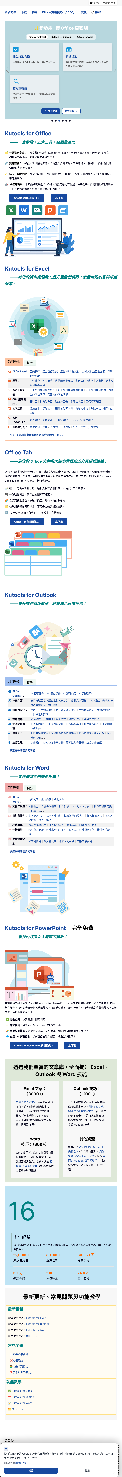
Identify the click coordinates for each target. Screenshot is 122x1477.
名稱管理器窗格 (84, 380)
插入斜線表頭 (56, 825)
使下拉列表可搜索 (96, 390)
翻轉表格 (72, 825)
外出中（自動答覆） (41, 709)
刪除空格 (96, 408)
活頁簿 (54, 427)
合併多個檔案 (48, 806)
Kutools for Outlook (38, 1324)
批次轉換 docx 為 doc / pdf (75, 806)
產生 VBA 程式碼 (70, 371)
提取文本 (47, 408)
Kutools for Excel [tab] (37, 37)
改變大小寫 (81, 408)
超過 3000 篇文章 (26, 1102)
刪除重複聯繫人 (39, 733)
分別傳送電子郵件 (53, 742)
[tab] (14, 362)
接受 (31, 1470)
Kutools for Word (36, 1330)
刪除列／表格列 (88, 825)
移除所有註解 (87, 829)
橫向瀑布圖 (46, 401)
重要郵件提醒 (94, 742)
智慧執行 (35, 371)
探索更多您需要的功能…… (24, 750)
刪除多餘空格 (69, 829)
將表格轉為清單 (37, 825)
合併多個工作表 (38, 427)
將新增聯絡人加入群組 (91, 733)
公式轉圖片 (34, 841)
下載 (24, 12)
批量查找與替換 (103, 806)
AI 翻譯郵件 (85, 693)
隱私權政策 (20, 1463)
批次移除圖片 (53, 815)
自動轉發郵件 (104, 709)
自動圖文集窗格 (64, 380)
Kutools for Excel (36, 1317)
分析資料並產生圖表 (93, 371)
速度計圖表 (61, 401)
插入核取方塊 (21, 57)
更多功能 (69, 111)
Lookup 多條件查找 (81, 420)
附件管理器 (75, 719)
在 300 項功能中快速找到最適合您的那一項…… (37, 435)
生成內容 (46, 799)
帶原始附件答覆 (75, 742)
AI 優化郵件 (54, 693)
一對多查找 (61, 420)
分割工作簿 (79, 427)
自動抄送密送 (86, 709)
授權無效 (18, 1360)
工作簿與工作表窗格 (41, 380)
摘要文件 (59, 799)
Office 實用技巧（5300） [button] (59, 12)
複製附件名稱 (91, 719)
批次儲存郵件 (73, 723)
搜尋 (98, 12)
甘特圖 (33, 401)
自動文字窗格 (78, 700)
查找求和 (47, 420)
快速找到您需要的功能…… (24, 851)
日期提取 (71, 57)
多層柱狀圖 (76, 401)
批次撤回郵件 (38, 723)
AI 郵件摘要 (69, 693)
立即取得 (52, 111)
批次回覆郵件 (56, 723)
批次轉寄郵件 (91, 723)
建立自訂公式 (50, 371)
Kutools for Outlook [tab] (61, 37)
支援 (84, 12)
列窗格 (99, 380)
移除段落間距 (36, 829)
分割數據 (93, 427)
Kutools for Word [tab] (85, 37)
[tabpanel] (61, 78)
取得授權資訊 (20, 1354)
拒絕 (87, 1470)
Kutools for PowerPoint (35, 928)
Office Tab (32, 1336)
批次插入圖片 (36, 815)
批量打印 (36, 810)
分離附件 (48, 719)
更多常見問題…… (22, 1372)
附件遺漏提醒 (40, 714)
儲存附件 (35, 719)
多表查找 (35, 420)
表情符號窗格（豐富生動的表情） (49, 700)
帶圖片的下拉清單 (57, 394)
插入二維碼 (45, 820)
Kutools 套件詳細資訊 (25, 197)
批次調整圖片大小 (74, 815)
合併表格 (65, 427)
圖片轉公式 (50, 841)
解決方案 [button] (10, 12)
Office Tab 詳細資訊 (25, 521)
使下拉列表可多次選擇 (42, 390)
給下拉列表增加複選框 (70, 390)
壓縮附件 (61, 719)
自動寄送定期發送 (66, 709)
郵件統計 (35, 742)
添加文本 (35, 408)
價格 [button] (34, 12)
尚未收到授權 (20, 1366)
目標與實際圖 (93, 401)
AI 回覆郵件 (37, 693)
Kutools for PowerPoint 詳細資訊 (32, 1045)
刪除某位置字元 (64, 408)
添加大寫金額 (66, 841)
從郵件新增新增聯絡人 (63, 733)
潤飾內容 (33, 799)
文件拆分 (33, 806)
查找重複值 (20, 88)
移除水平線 (52, 829)
